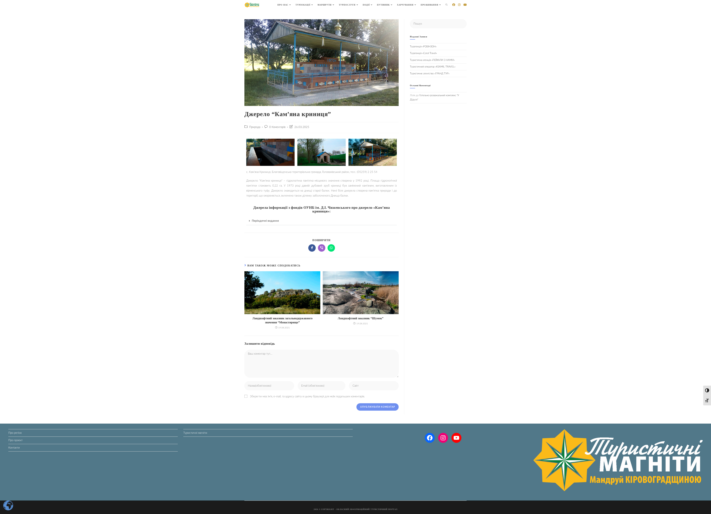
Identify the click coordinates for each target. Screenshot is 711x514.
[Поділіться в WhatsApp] (331, 248)
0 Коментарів (277, 127)
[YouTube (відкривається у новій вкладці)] (465, 4)
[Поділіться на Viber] (321, 248)
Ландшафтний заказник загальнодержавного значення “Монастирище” (282, 320)
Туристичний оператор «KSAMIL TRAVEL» (432, 67)
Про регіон (15, 433)
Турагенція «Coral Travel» (423, 53)
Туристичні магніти (195, 433)
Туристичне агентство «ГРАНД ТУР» (429, 73)
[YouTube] (456, 438)
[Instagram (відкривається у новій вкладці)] (459, 4)
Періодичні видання (265, 220)
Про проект (15, 440)
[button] (321, 221)
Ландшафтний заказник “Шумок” (360, 318)
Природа (254, 127)
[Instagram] (443, 438)
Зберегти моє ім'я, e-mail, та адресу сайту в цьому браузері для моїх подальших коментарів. (307, 396)
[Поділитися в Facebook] (312, 248)
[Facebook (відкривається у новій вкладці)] (454, 4)
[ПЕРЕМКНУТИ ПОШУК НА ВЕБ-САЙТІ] (446, 5)
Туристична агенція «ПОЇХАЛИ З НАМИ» (432, 60)
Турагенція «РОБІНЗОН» (423, 46)
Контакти (14, 447)
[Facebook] (430, 438)
